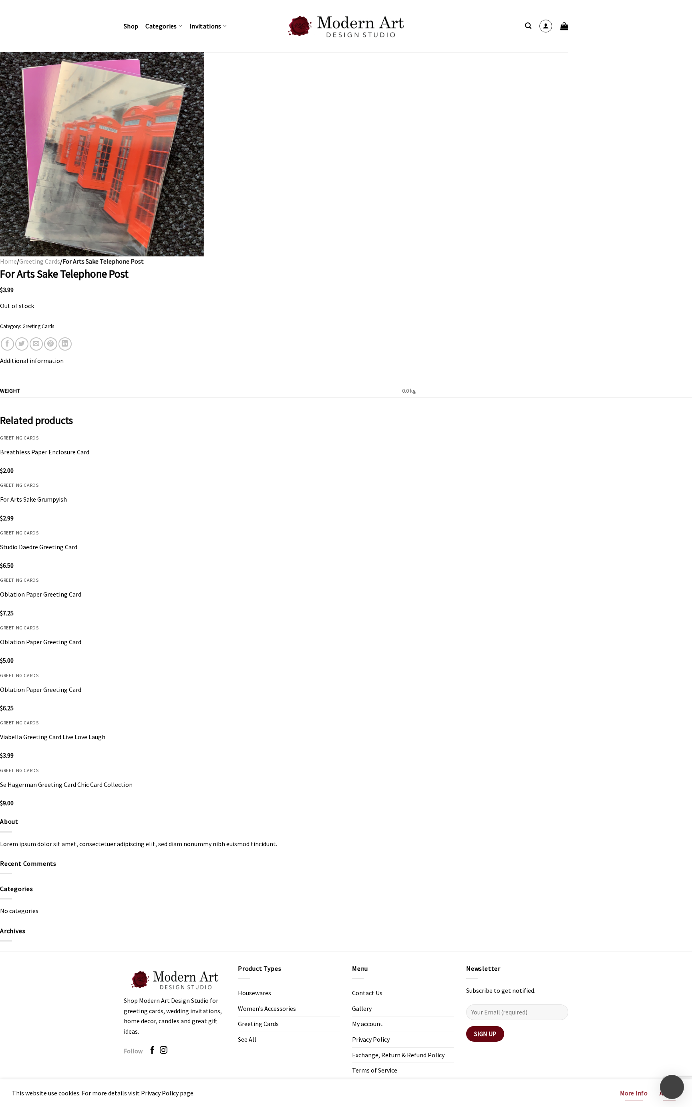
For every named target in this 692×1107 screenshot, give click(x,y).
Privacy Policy (371, 1039)
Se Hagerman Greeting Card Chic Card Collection (66, 784)
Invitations (205, 26)
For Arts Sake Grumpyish (33, 499)
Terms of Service (374, 1070)
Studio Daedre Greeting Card (38, 547)
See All (247, 1039)
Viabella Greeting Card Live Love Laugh (52, 737)
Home (8, 261)
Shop (131, 26)
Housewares (254, 993)
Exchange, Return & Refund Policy (398, 1055)
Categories (161, 26)
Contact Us (367, 993)
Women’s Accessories (267, 1008)
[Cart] (564, 26)
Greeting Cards (39, 261)
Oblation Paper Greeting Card (40, 594)
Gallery (362, 1008)
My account (367, 1024)
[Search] (528, 26)
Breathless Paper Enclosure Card (44, 452)
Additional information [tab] (32, 361)
